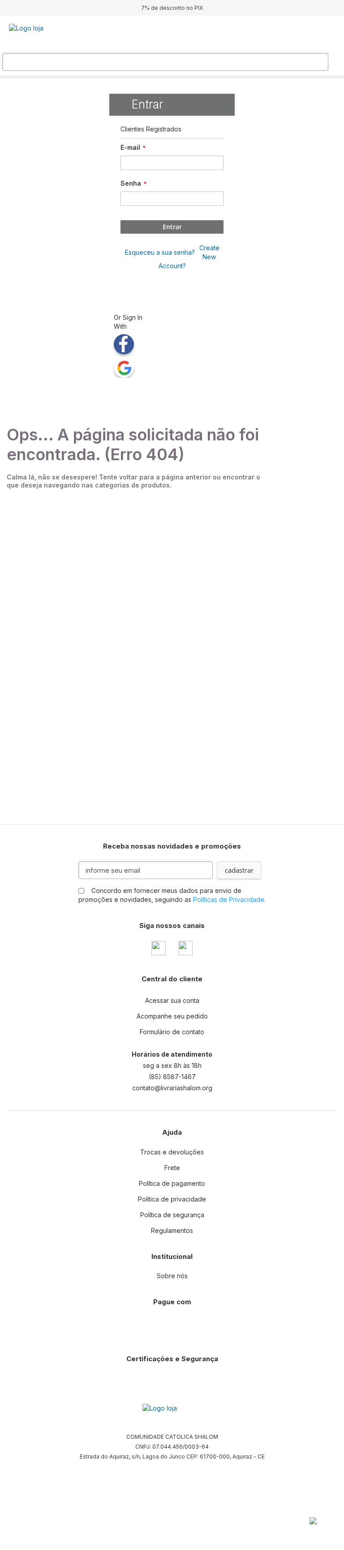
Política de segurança (172, 1215)
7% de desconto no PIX (172, 7)
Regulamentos (172, 1230)
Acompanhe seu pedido (172, 1016)
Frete (172, 1167)
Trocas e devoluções (172, 1152)
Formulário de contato (172, 1032)
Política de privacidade (172, 1199)
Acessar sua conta (172, 1000)
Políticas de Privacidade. (229, 899)
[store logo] (54, 35)
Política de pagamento (172, 1183)
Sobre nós (172, 1276)
